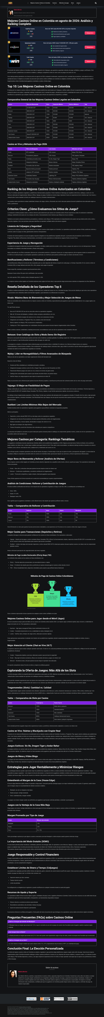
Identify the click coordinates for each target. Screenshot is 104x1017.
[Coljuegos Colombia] (31, 998)
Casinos (54, 3)
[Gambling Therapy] (45, 998)
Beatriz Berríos (18, 9)
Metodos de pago (64, 3)
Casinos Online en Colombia (25, 1007)
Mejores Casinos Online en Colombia (40, 3)
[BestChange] (73, 998)
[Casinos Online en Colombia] (10, 2)
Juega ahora (90, 33)
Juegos (78, 3)
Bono (72, 3)
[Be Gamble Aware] (59, 998)
